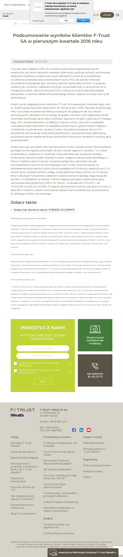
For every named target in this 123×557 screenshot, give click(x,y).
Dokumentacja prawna (97, 465)
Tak (83, 20)
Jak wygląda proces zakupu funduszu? (22, 497)
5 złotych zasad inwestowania (60, 502)
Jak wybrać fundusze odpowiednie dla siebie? (57, 462)
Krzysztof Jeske (23, 61)
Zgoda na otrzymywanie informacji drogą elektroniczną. (44, 364)
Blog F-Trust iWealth (23, 513)
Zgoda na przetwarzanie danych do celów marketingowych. (44, 371)
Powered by (37, 21)
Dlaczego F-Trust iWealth (21, 444)
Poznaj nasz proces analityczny (22, 506)
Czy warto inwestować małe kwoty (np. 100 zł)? (59, 477)
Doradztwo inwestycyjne (18, 480)
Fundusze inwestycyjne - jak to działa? (60, 444)
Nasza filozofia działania (25, 457)
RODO (87, 477)
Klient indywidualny (15, 4)
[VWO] (45, 21)
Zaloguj (107, 15)
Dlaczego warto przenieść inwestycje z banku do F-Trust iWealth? (24, 468)
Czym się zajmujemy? (23, 451)
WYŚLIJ (43, 381)
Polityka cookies (92, 471)
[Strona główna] (8, 15)
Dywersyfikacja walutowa (58, 533)
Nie (66, 20)
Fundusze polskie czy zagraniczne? (56, 526)
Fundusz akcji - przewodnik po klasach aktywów (59, 495)
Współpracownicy (93, 442)
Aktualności (26, 24)
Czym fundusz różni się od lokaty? (59, 453)
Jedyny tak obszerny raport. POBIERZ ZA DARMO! (44, 209)
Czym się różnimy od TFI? (23, 489)
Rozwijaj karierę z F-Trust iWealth (95, 450)
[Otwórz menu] (117, 15)
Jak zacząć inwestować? (57, 469)
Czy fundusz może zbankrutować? (54, 486)
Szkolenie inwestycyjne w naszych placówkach (58, 509)
